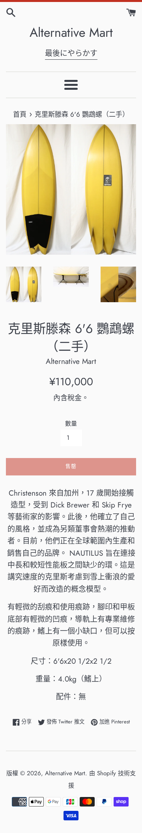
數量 (71, 423)
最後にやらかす (71, 53)
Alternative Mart (71, 33)
